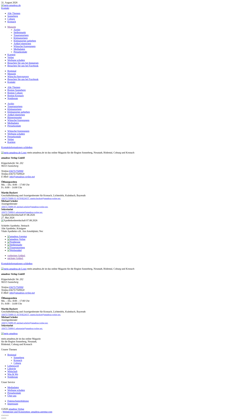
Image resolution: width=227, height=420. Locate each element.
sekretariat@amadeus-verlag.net (29, 212)
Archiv (17, 29)
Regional (11, 354)
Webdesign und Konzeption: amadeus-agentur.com (27, 411)
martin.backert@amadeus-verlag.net (45, 198)
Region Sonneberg (16, 90)
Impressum (12, 403)
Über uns (11, 395)
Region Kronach (15, 95)
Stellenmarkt (20, 32)
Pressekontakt (20, 52)
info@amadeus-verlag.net (22, 176)
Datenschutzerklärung (18, 401)
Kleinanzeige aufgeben (25, 40)
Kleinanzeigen (21, 38)
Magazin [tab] (11, 73)
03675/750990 (16, 171)
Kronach (11, 21)
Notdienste (12, 98)
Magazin (11, 27)
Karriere (11, 54)
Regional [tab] (11, 71)
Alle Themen (13, 13)
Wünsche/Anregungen (25, 46)
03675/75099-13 (8, 198)
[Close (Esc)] (2, 415)
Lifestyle (11, 368)
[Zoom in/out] (7, 415)
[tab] (18, 76)
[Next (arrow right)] (5, 418)
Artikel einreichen (22, 43)
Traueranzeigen (21, 35)
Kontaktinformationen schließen (16, 147)
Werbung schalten (16, 60)
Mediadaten (19, 49)
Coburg (11, 19)
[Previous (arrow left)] (2, 418)
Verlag (10, 57)
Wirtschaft (12, 371)
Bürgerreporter (14, 117)
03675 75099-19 (8, 207)
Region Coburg (15, 93)
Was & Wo (12, 374)
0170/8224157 (23, 198)
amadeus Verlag (16, 409)
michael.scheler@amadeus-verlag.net (32, 207)
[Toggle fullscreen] (5, 415)
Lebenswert (13, 366)
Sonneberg (12, 16)
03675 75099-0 (8, 212)
